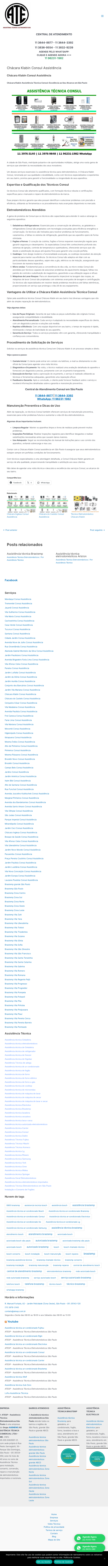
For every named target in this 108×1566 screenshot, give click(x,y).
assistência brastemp (83, 1205)
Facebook (11, 580)
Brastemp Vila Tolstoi (14, 927)
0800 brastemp (13, 1205)
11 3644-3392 (64, 395)
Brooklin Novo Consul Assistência (20, 759)
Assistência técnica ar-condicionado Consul (25, 1216)
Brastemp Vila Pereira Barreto (18, 1022)
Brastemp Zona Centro (15, 893)
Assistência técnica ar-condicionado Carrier (24, 1360)
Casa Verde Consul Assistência (19, 625)
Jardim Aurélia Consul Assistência (20, 681)
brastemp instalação (15, 1265)
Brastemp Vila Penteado (16, 1027)
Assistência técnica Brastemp (25, 553)
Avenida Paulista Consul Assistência (21, 711)
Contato (54, 1533)
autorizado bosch (14, 1247)
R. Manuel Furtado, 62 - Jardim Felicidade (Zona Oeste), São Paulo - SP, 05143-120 (43, 1303)
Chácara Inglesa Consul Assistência (21, 832)
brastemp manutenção (39, 1265)
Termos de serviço (54, 1530)
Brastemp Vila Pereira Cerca (17, 1018)
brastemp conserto (73, 1260)
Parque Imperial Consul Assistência (21, 819)
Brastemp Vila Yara (13, 919)
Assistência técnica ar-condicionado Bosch (25, 1211)
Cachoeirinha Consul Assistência (19, 621)
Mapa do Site (54, 1540)
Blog (54, 1536)
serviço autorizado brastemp (76, 1277)
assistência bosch (59, 1205)
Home (54, 1514)
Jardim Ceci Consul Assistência (19, 828)
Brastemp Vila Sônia (14, 940)
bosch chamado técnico (74, 1247)
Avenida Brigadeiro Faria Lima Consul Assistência (27, 660)
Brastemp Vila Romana (15, 975)
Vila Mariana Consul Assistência (19, 724)
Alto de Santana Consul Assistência (21, 785)
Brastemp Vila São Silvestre (17, 949)
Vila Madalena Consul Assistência (20, 707)
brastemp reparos (61, 1265)
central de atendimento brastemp (24, 1271)
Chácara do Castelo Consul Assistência (22, 698)
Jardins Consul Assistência (17, 772)
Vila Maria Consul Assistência (18, 616)
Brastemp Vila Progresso (16, 984)
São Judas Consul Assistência (18, 815)
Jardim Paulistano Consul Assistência (21, 655)
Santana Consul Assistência (17, 634)
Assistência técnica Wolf (16, 1377)
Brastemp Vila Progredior (16, 988)
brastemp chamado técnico (48, 1260)
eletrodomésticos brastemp (59, 1271)
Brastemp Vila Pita (13, 1001)
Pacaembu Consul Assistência (18, 854)
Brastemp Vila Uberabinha (16, 923)
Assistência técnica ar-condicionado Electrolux (69, 1216)
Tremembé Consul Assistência (18, 603)
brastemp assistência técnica (19, 1260)
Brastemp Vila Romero (15, 971)
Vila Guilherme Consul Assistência (20, 612)
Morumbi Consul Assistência (17, 729)
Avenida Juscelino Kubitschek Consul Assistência (27, 793)
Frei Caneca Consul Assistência (19, 716)
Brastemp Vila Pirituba (15, 1005)
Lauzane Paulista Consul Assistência (21, 880)
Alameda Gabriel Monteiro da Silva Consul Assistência (29, 651)
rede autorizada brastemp (17, 1278)
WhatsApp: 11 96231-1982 (54, 399)
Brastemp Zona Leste (14, 910)
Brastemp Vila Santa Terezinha (19, 958)
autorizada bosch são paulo (18, 1241)
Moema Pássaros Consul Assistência (21, 755)
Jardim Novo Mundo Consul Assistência (22, 850)
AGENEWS (14, 1427)
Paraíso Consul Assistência (17, 668)
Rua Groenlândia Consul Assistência (21, 646)
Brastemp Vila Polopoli (15, 997)
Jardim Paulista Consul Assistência (20, 863)
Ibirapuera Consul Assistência (18, 737)
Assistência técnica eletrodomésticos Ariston (71, 555)
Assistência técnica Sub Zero (18, 1385)
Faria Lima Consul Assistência (18, 720)
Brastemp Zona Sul (13, 897)
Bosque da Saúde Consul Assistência (21, 837)
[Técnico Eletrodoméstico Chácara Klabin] (85, 504)
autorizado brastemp (38, 1247)
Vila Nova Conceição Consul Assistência (23, 871)
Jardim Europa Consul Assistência (20, 876)
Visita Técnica (54, 1524)
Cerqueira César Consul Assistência (21, 703)
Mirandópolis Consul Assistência (19, 824)
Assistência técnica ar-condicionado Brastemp (69, 1211)
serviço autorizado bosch (45, 1278)
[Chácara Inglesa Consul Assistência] (21, 504)
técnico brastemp (76, 1284)
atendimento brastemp (40, 1234)
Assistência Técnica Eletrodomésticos (23, 557)
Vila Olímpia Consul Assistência (19, 811)
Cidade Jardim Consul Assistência (20, 638)
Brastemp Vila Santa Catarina (18, 962)
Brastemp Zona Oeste (15, 906)
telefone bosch (13, 1284)
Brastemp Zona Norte (14, 901)
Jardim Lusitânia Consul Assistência (21, 867)
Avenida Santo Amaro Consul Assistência (23, 806)
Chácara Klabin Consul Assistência (20, 694)
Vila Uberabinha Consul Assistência (21, 845)
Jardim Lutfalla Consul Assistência (20, 672)
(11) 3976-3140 (12, 1307)
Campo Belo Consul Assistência (19, 768)
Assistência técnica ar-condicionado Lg (63, 1222)
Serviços (54, 1521)
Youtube (12, 1321)
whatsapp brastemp (15, 1290)
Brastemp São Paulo (14, 889)
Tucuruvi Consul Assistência (17, 629)
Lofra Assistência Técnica (16, 1393)
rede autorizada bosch (85, 1271)
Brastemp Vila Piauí (13, 1014)
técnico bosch (55, 1284)
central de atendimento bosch (86, 1265)
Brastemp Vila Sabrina (15, 966)
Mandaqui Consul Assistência (18, 599)
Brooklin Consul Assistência (17, 763)
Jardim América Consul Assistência (20, 776)
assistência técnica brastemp (67, 1227)
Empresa (54, 1517)
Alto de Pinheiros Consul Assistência (21, 746)
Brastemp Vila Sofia (13, 945)
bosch (56, 1247)
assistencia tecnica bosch (36, 1205)
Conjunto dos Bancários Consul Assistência (24, 685)
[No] (104, 1558)
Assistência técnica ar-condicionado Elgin (23, 1336)
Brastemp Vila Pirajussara (16, 1010)
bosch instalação (32, 1254)
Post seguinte (97, 530)
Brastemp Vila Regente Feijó (17, 979)
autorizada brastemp (47, 1240)
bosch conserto (13, 1254)
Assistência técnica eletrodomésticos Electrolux (95, 1424)
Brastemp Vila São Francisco (18, 953)
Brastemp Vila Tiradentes (16, 932)
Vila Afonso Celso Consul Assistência (21, 664)
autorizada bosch (65, 1234)
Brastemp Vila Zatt (13, 915)
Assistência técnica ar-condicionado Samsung (26, 1228)
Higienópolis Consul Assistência (19, 733)
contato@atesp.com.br (15, 1311)
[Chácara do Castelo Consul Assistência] (53, 504)
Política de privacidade (54, 1527)
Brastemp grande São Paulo (17, 884)
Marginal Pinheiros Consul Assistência (22, 798)
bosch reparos (72, 1254)
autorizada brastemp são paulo (76, 1241)
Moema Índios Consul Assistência (20, 742)
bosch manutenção (52, 1254)
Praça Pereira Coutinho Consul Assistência (24, 858)
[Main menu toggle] (102, 16)
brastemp (89, 1253)
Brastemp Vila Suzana (15, 936)
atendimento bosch (14, 1234)
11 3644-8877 (44, 395)
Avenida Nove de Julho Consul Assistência (24, 642)
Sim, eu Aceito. (44, 1562)
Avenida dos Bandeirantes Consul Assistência (25, 802)
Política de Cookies (63, 1562)
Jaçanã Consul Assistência (17, 608)
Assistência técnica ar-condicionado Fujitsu (24, 1328)
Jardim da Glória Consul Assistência (21, 677)
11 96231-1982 (54, 58)
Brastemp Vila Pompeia (15, 992)
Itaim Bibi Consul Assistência (18, 781)
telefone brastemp (34, 1284)
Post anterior (10, 530)
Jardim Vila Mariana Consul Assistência (22, 690)
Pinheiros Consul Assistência (18, 750)
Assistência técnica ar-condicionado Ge (23, 1222)
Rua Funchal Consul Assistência (19, 789)
